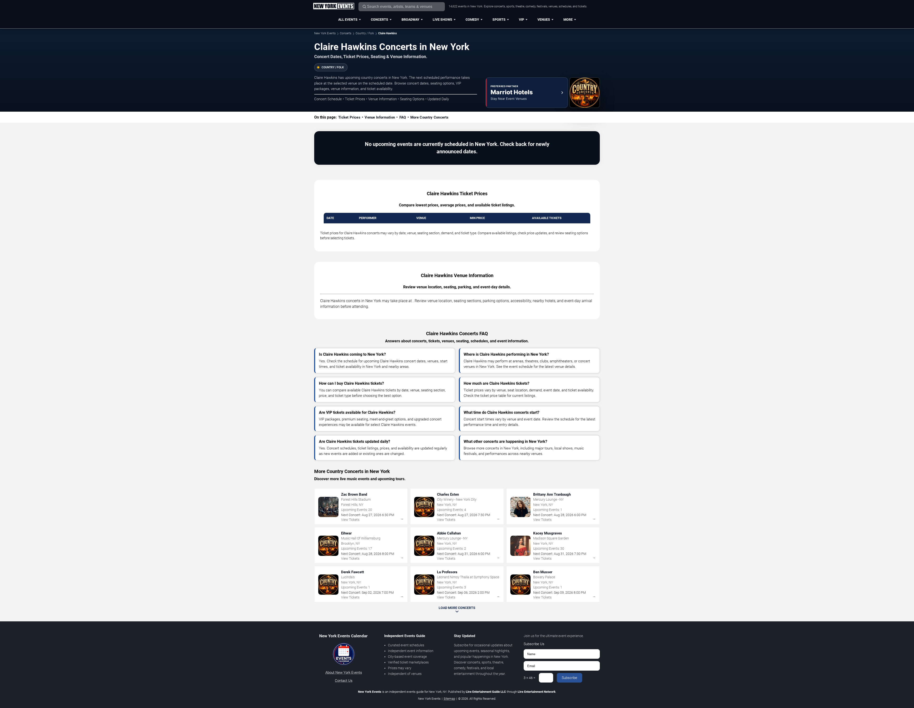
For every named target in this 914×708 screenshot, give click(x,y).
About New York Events (343, 672)
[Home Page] (333, 6)
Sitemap (449, 698)
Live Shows (442, 19)
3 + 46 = (529, 678)
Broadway (410, 19)
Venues (543, 19)
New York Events (325, 33)
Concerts (379, 19)
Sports (499, 19)
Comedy (472, 19)
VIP (521, 19)
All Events (348, 19)
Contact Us (344, 680)
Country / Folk (365, 33)
